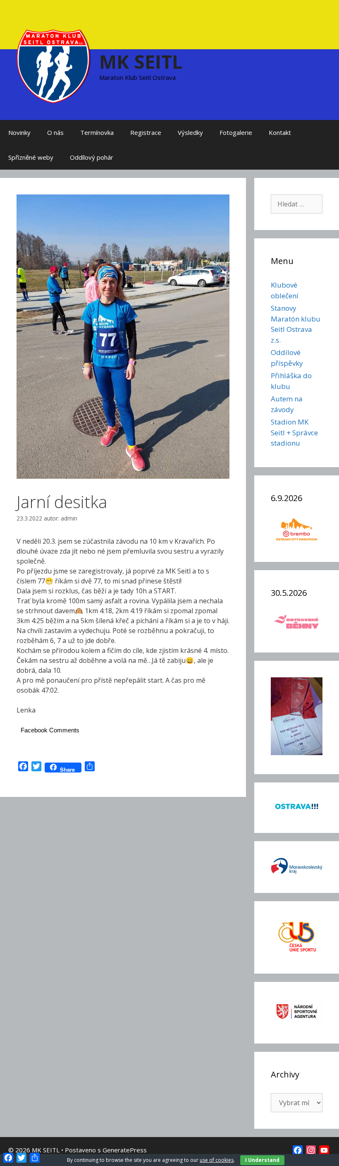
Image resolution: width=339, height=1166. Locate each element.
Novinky (19, 132)
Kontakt (280, 132)
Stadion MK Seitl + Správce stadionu (294, 432)
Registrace (145, 132)
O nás (55, 132)
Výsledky (190, 132)
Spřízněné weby (30, 157)
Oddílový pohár (91, 157)
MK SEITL (141, 61)
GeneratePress (125, 1150)
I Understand (262, 1160)
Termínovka (97, 132)
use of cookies (217, 1160)
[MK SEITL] (54, 65)
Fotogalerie (236, 132)
